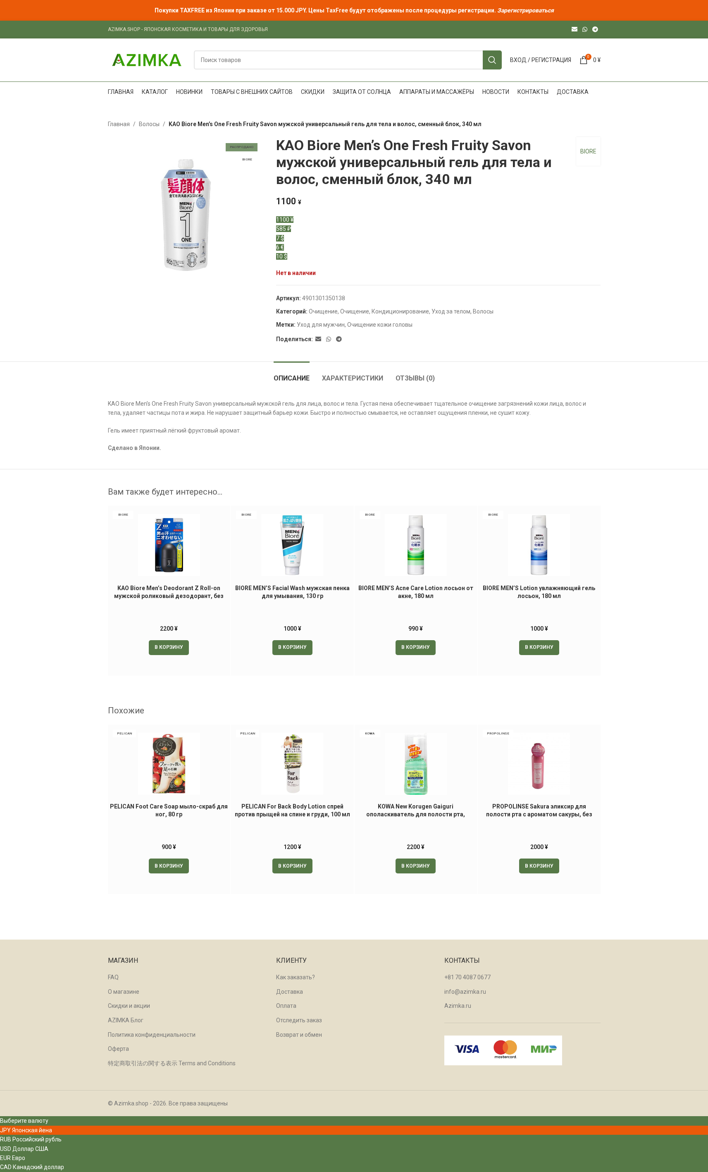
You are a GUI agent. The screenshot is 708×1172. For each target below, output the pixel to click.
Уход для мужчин (321, 324)
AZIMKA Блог (125, 1020)
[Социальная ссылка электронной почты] (574, 29)
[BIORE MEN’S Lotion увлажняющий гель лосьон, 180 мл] (539, 545)
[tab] (292, 374)
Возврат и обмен (299, 1034)
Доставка (289, 991)
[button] (169, 647)
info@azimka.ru (465, 991)
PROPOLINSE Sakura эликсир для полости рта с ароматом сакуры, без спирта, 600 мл (539, 814)
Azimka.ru (457, 1005)
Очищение (323, 311)
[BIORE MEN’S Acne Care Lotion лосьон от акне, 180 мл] (416, 545)
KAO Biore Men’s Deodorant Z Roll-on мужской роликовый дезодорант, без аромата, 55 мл (169, 596)
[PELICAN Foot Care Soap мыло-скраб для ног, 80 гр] (169, 764)
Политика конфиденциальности (151, 1034)
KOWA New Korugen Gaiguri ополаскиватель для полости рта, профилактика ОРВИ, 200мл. (415, 814)
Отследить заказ (299, 1020)
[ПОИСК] (492, 59)
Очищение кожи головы (379, 324)
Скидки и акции (129, 1005)
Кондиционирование (400, 311)
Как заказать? (295, 977)
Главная (119, 124)
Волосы (149, 124)
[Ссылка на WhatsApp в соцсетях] (585, 29)
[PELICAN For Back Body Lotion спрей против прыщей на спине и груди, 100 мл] (292, 764)
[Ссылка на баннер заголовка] (354, 10)
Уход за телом (450, 311)
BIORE (588, 151)
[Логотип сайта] (147, 59)
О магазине (123, 991)
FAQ (113, 977)
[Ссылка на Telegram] (595, 29)
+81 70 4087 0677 (467, 977)
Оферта (118, 1048)
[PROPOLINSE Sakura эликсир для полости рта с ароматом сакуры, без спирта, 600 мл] (539, 764)
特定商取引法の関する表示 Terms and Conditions (172, 1063)
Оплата (286, 1005)
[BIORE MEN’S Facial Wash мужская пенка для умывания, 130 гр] (292, 545)
